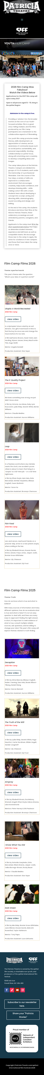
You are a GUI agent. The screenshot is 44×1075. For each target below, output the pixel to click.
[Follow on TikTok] (12, 990)
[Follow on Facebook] (6, 990)
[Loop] (22, 442)
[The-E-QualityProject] (22, 375)
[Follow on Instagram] (22, 990)
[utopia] (22, 304)
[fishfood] (22, 519)
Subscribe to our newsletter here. (22, 1004)
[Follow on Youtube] (17, 990)
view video (13, 319)
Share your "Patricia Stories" (23, 1015)
